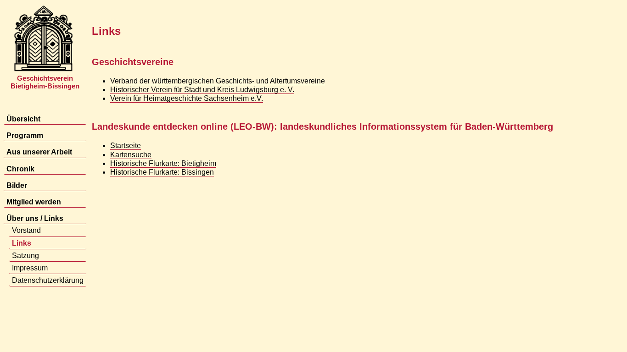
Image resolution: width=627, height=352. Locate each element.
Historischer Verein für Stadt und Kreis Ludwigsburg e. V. (202, 90)
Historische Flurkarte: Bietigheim (163, 163)
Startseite (125, 145)
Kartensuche (130, 155)
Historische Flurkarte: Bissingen (162, 172)
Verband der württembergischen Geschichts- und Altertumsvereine (217, 81)
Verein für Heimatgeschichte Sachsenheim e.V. (186, 98)
